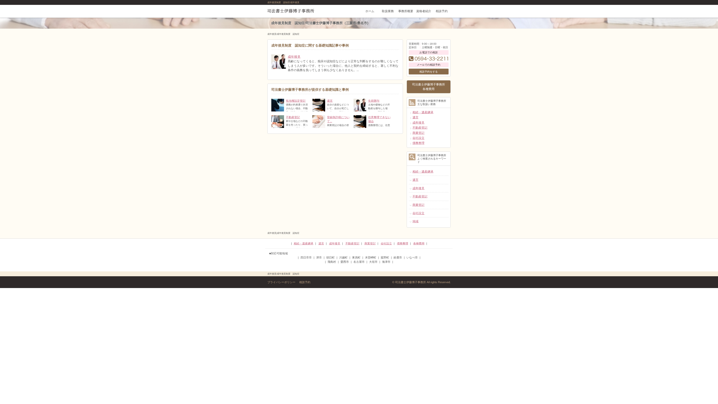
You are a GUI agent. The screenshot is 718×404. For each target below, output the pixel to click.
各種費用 (418, 243)
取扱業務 (388, 11)
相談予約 (442, 11)
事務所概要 (405, 11)
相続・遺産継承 (422, 112)
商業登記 (418, 132)
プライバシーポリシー (281, 282)
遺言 (330, 100)
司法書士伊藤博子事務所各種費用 (428, 87)
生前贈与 (373, 100)
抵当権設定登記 (296, 100)
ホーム (369, 11)
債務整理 (418, 143)
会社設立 (418, 138)
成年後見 (294, 57)
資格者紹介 (423, 11)
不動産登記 (293, 117)
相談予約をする (428, 71)
